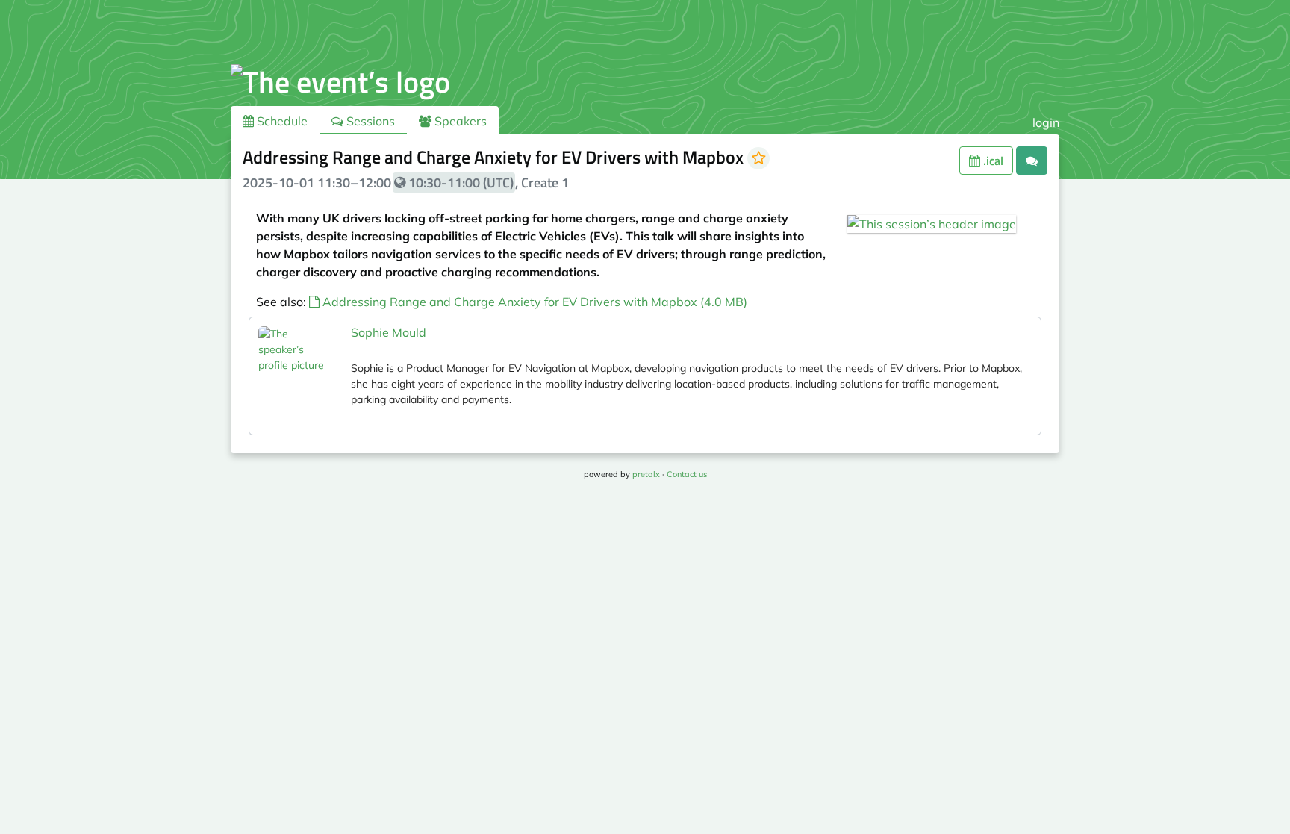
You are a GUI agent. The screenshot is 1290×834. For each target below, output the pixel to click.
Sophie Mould (388, 332)
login (1045, 122)
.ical (991, 160)
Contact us (687, 474)
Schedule (281, 120)
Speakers (459, 120)
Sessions (369, 120)
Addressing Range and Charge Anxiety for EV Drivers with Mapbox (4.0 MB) (533, 301)
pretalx (646, 474)
